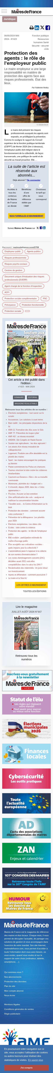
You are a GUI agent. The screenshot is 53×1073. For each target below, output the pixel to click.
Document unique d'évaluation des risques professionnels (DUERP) (24, 278)
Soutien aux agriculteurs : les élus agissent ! (27, 443)
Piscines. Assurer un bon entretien (23, 494)
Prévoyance (10, 305)
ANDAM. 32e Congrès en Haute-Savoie (25, 440)
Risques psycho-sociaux (16, 264)
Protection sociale (13, 311)
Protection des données (15, 981)
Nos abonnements (12, 977)
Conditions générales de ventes (19, 1009)
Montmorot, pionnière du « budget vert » (25, 484)
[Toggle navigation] (4, 11)
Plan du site (9, 986)
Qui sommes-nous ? (13, 972)
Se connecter (33, 180)
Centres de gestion (13, 270)
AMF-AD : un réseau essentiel (21, 436)
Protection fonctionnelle (33, 305)
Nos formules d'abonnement (26, 216)
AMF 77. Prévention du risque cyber (23, 433)
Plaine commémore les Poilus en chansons (26, 467)
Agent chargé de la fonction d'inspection (23, 286)
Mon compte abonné (14, 991)
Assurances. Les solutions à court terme (25, 420)
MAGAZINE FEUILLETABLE (26, 404)
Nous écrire (9, 995)
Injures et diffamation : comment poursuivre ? (27, 575)
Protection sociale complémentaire (21, 298)
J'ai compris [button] (26, 1067)
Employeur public (13, 251)
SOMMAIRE (19, 397)
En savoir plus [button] (35, 1060)
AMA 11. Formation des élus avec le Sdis (26, 430)
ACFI (7, 292)
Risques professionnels (15, 257)
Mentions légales (12, 1004)
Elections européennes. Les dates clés (24, 524)
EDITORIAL (32, 397)
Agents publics (33, 251)
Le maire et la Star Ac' (17, 578)
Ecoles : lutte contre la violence (21, 527)
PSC (45, 298)
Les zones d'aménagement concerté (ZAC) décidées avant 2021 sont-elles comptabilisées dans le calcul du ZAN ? (26, 561)
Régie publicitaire (12, 1014)
